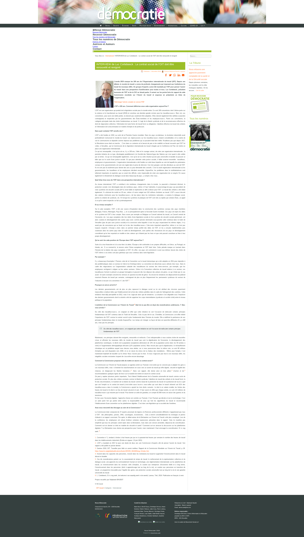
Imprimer (182, 71)
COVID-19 (194, 26)
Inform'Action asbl (155, 533)
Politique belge (145, 26)
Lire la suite (200, 90)
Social (107, 26)
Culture (184, 26)
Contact (95, 46)
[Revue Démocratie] (130, 12)
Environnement (159, 26)
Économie (125, 26)
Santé (134, 26)
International (173, 26)
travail (101, 488)
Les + (203, 26)
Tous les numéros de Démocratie (104, 37)
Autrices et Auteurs (99, 42)
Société (116, 26)
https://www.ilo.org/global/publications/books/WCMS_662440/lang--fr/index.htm (122, 451)
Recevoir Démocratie (100, 32)
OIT (97, 488)
